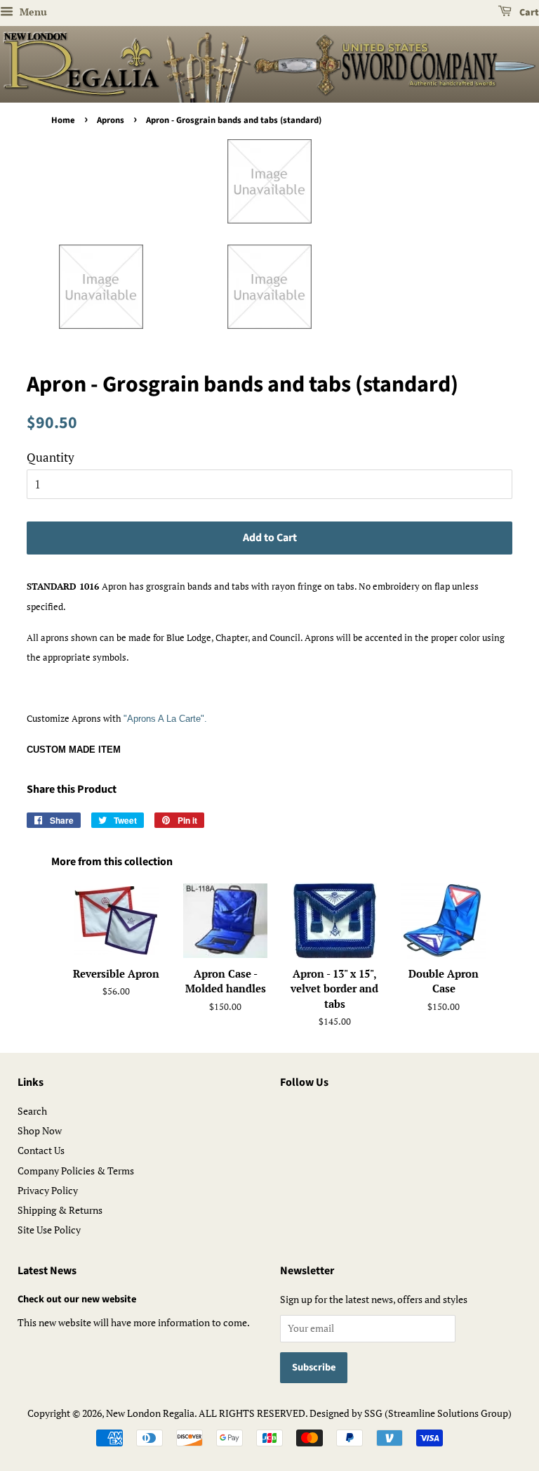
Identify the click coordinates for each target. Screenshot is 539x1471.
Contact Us (41, 1150)
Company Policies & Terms (76, 1170)
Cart (528, 13)
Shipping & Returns (60, 1210)
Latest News (47, 1270)
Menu (32, 11)
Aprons (110, 120)
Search (32, 1110)
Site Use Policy (49, 1229)
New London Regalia (150, 1413)
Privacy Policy (48, 1190)
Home (63, 120)
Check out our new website (77, 1299)
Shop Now (40, 1130)
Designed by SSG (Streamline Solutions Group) (411, 1413)
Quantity (50, 457)
